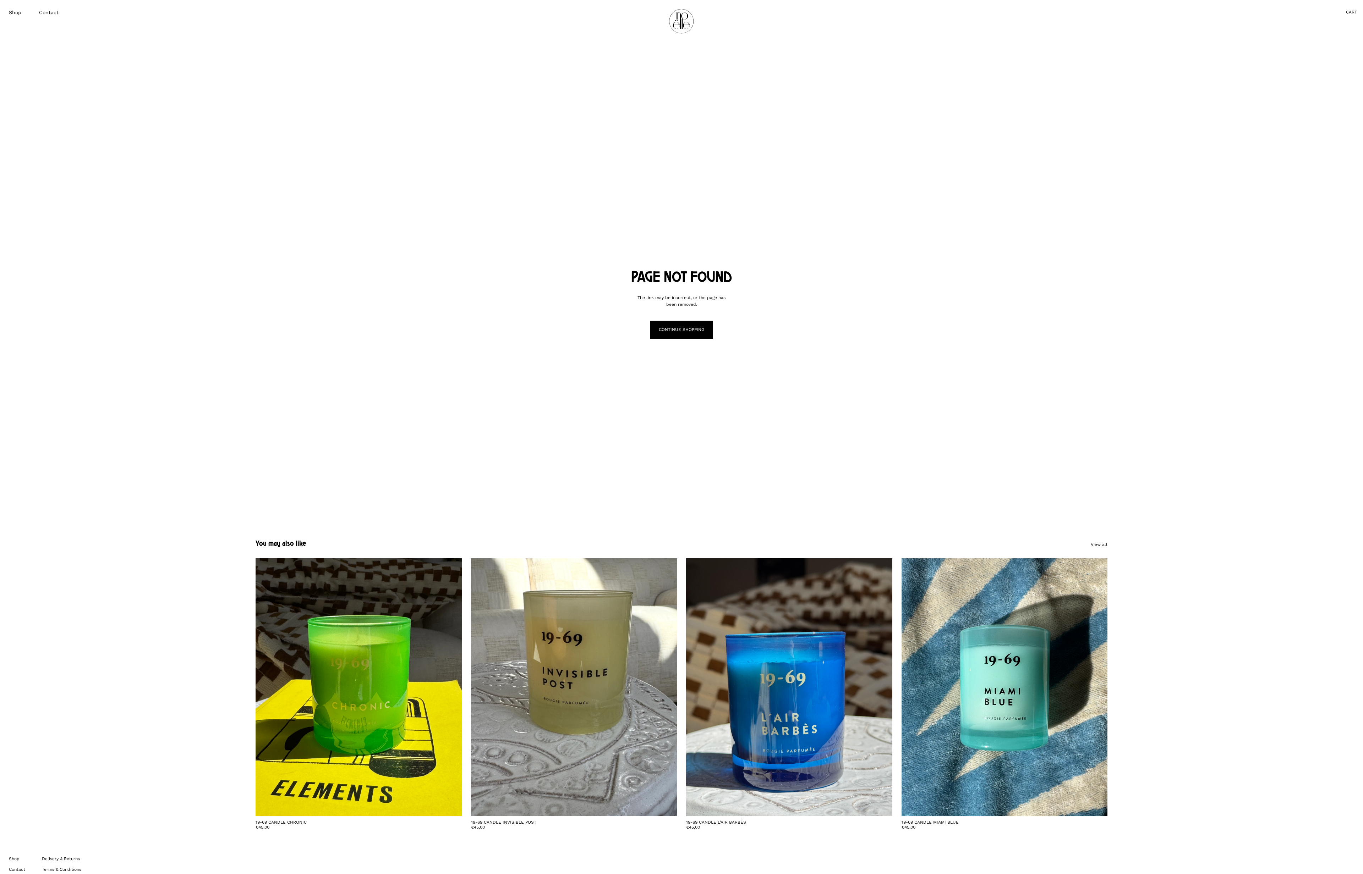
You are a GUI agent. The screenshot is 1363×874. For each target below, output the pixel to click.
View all (1099, 544)
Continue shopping (682, 329)
